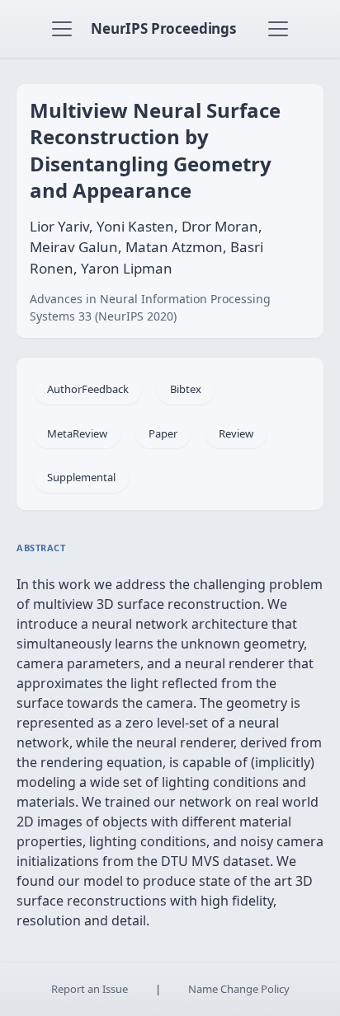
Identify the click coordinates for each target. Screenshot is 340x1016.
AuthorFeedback (88, 389)
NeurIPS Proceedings (163, 28)
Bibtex (185, 389)
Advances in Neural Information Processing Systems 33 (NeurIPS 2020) (150, 307)
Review (236, 433)
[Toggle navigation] (62, 29)
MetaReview (77, 433)
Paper (163, 433)
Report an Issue (89, 988)
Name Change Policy (239, 988)
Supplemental (81, 477)
